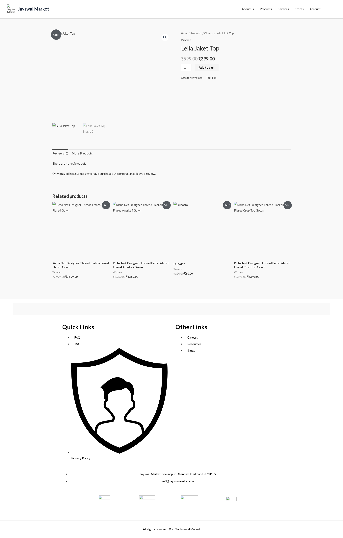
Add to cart (207, 67)
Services (283, 9)
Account (315, 9)
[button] (331, 9)
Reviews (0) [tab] (60, 153)
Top (214, 77)
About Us (248, 9)
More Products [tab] (82, 153)
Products (266, 9)
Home (184, 33)
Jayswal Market (33, 9)
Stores (299, 9)
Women (209, 33)
